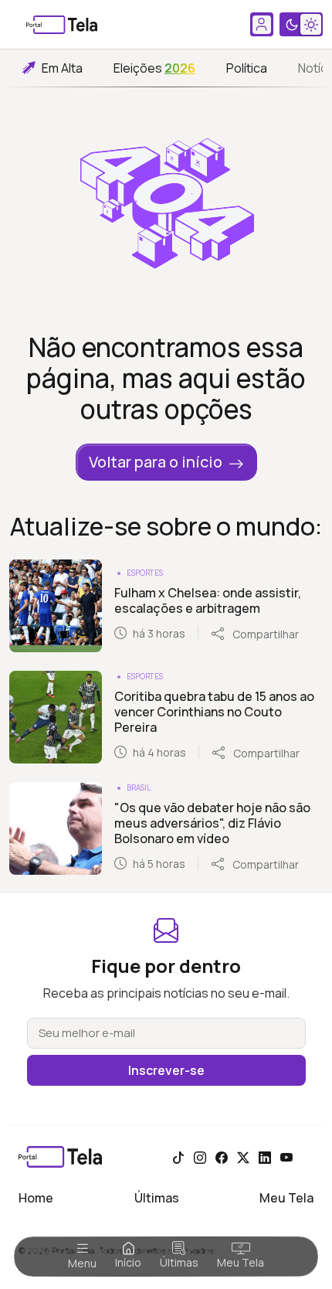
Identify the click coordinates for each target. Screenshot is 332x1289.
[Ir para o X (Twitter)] (243, 1157)
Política (246, 68)
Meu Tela (240, 1262)
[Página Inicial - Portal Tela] (61, 24)
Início (128, 1262)
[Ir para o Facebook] (221, 1157)
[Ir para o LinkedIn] (265, 1157)
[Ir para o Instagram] (200, 1157)
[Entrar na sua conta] (261, 24)
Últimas (179, 1262)
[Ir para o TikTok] (178, 1157)
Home (36, 1197)
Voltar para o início (155, 461)
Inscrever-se (166, 1070)
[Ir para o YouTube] (286, 1157)
